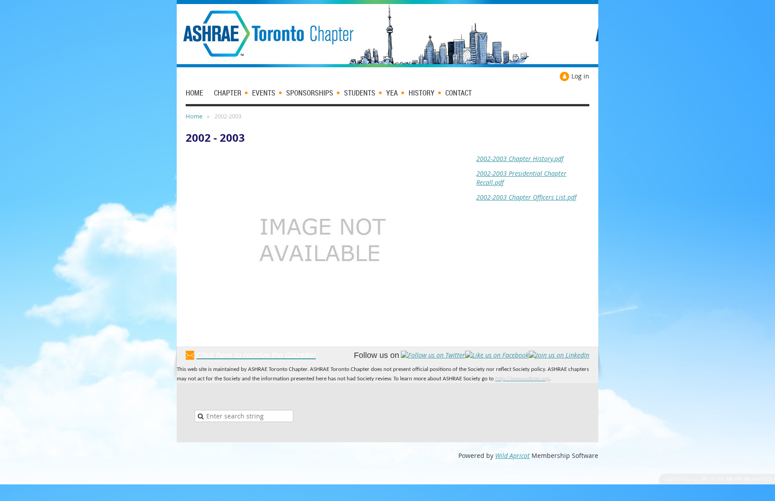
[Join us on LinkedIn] (559, 355)
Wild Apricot (512, 455)
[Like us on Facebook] (497, 355)
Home (194, 116)
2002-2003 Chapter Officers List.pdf (526, 197)
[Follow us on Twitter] (433, 355)
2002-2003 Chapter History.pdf (519, 158)
